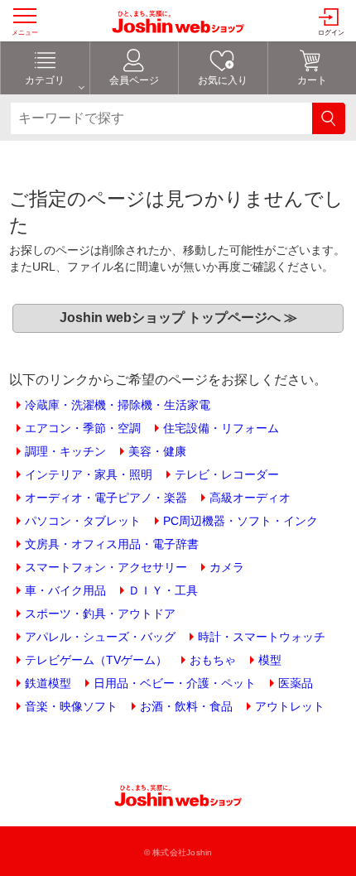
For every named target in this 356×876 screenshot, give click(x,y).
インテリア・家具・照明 (88, 474)
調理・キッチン (65, 451)
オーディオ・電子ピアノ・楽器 (106, 497)
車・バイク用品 (65, 590)
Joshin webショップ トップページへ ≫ (178, 317)
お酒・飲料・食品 (186, 706)
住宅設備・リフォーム (221, 428)
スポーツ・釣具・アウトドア (100, 613)
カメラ (226, 567)
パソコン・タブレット (83, 520)
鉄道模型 (48, 683)
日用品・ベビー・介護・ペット (175, 683)
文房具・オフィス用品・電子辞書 (112, 544)
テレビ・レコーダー (227, 474)
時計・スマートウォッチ (261, 636)
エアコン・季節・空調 (83, 428)
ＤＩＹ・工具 (163, 590)
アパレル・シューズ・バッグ (100, 636)
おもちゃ (213, 660)
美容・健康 (157, 451)
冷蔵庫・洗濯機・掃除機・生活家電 (117, 405)
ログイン (331, 32)
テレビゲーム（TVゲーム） (96, 660)
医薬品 (295, 683)
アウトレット (290, 706)
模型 (269, 660)
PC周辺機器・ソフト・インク (240, 520)
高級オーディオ (250, 497)
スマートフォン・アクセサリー (106, 567)
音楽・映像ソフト (71, 706)
